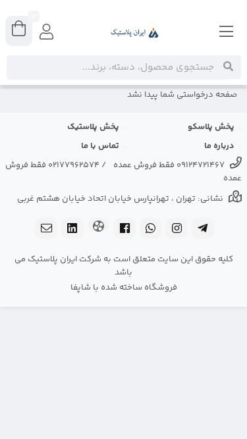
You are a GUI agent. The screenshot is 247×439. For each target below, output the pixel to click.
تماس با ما (100, 146)
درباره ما (219, 146)
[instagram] (176, 230)
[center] (228, 67)
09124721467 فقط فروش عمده (169, 165)
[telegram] (203, 230)
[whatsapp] (151, 230)
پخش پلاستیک (93, 127)
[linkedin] (72, 230)
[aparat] (99, 226)
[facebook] (124, 230)
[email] (46, 230)
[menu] (226, 33)
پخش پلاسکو (211, 127)
